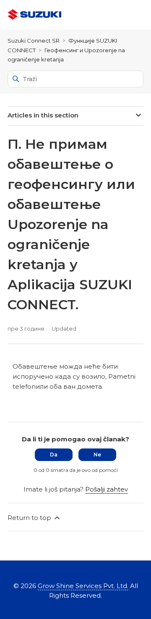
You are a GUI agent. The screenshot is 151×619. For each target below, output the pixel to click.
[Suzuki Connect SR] (34, 15)
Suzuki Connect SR (34, 40)
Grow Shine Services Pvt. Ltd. (83, 586)
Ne (97, 454)
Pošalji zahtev (106, 489)
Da (53, 454)
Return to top (30, 518)
